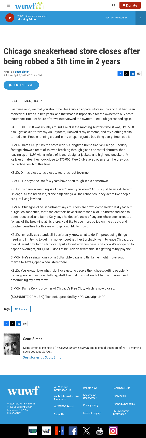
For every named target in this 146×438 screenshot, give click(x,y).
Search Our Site (121, 388)
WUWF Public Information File (62, 388)
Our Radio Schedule (124, 404)
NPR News (21, 309)
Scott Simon (22, 71)
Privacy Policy (90, 405)
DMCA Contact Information (121, 412)
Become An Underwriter (90, 396)
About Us (59, 414)
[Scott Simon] (12, 344)
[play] (10, 18)
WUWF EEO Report (64, 406)
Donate (131, 5)
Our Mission (119, 396)
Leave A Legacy (92, 413)
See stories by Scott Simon (43, 357)
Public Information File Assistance (66, 398)
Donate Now (90, 388)
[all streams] (140, 18)
